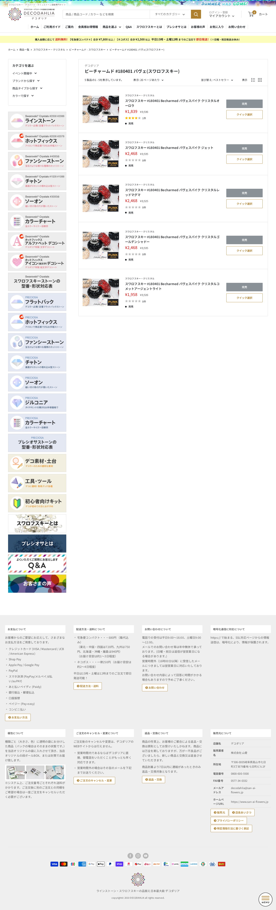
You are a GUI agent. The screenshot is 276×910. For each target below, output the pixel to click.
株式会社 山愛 (239, 753)
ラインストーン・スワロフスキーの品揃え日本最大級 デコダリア (138, 891)
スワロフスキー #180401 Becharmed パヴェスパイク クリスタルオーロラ (172, 103)
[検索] (196, 14)
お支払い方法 (19, 717)
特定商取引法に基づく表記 (232, 828)
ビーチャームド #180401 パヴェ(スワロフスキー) (137, 49)
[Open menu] (265, 899)
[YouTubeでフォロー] (146, 856)
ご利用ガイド (52, 27)
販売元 (220, 812)
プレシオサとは (176, 27)
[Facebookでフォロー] (130, 856)
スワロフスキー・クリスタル (49, 49)
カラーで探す (21, 96)
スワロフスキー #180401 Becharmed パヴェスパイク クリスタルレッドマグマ (172, 192)
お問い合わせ (236, 27)
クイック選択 (244, 114)
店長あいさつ (243, 812)
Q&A (129, 27)
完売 (244, 104)
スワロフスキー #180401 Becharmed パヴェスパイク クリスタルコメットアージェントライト (172, 286)
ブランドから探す (24, 81)
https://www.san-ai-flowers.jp (249, 802)
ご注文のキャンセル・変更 (95, 780)
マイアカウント (220, 16)
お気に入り (217, 27)
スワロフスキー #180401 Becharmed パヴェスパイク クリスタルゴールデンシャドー (172, 239)
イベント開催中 (22, 73)
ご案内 (69, 27)
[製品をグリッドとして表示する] (260, 80)
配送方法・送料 (89, 686)
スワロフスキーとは (149, 27)
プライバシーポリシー (230, 820)
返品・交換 (155, 779)
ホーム (35, 27)
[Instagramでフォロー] (138, 856)
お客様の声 (198, 27)
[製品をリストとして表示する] (253, 80)
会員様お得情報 (88, 27)
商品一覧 (24, 49)
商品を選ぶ (110, 27)
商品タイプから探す (25, 88)
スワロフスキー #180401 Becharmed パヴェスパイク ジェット (169, 147)
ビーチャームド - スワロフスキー (87, 49)
